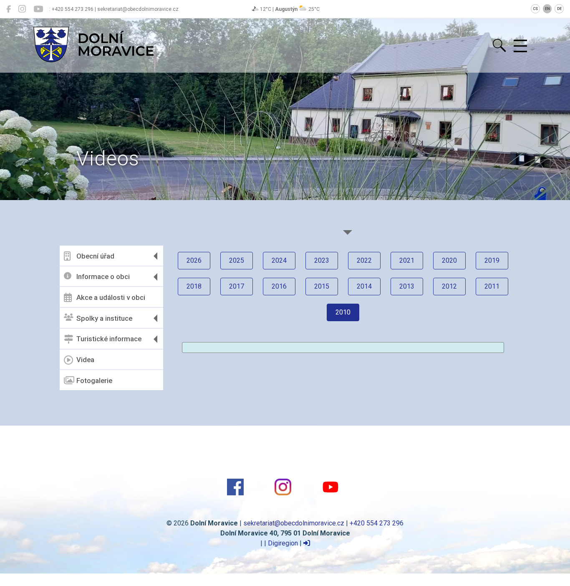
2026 (194, 260)
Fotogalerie (94, 380)
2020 (449, 260)
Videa (85, 359)
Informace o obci (103, 276)
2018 (194, 286)
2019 (491, 260)
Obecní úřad (95, 256)
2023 (321, 260)
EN (547, 9)
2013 (406, 286)
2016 (279, 286)
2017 (236, 286)
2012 (449, 286)
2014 (364, 286)
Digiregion (283, 543)
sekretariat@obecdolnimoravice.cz (293, 523)
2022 (364, 260)
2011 (491, 286)
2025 (236, 260)
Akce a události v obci (110, 297)
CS (535, 9)
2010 (343, 312)
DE (559, 9)
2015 (321, 286)
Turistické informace (108, 339)
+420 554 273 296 (377, 523)
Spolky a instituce (104, 318)
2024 (279, 260)
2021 (406, 260)
